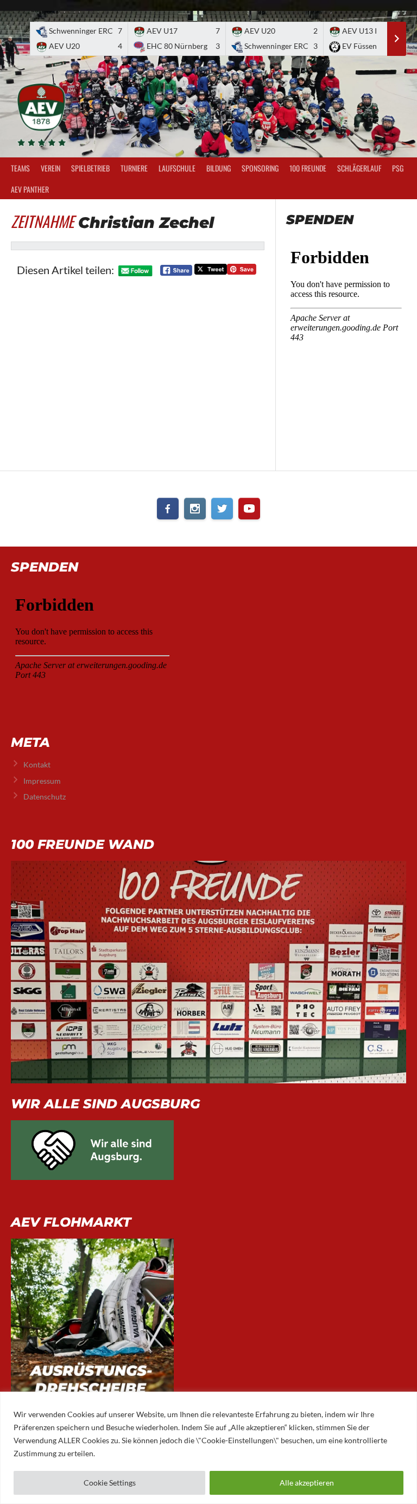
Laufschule (177, 168)
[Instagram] (195, 508)
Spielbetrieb (90, 168)
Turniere (134, 168)
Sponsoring (260, 168)
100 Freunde (307, 168)
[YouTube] (249, 508)
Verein (50, 168)
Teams (20, 168)
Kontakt (36, 764)
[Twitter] (222, 508)
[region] (208, 1448)
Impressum (42, 780)
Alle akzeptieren (307, 1482)
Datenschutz (44, 796)
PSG (397, 168)
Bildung (218, 168)
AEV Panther (30, 189)
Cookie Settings (110, 1482)
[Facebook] (168, 508)
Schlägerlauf (359, 168)
